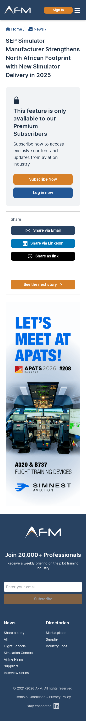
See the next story (40, 285)
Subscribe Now (43, 179)
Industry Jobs (56, 646)
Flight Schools (15, 646)
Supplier (52, 639)
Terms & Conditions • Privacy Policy (43, 697)
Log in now (43, 193)
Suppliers (11, 666)
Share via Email (47, 230)
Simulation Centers (18, 653)
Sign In (58, 10)
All (5, 639)
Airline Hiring (13, 659)
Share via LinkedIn (47, 243)
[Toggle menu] (77, 10)
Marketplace (55, 633)
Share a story (14, 633)
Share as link (47, 256)
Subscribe (43, 599)
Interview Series (16, 673)
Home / (18, 29)
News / (40, 29)
